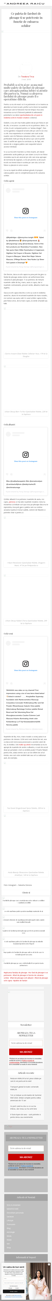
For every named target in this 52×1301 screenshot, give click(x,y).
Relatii (9, 1240)
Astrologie (11, 1232)
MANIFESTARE (12, 1209)
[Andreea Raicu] (24, 3)
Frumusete (11, 1224)
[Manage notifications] (46, 1296)
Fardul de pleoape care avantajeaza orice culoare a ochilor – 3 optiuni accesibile (24, 901)
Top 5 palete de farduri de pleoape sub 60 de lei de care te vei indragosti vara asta (23, 953)
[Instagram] (7, 1180)
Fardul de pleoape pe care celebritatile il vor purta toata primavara (24, 964)
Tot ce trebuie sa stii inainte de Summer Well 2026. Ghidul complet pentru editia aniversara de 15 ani (25, 1098)
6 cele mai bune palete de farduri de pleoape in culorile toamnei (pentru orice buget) (23, 942)
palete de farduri (20, 980)
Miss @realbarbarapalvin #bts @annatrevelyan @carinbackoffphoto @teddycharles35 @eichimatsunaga (24, 484)
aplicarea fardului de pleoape (16, 972)
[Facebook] (7, 1184)
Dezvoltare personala (15, 1213)
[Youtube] (7, 1188)
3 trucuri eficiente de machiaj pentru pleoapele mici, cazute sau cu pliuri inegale (24, 921)
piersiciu (12, 502)
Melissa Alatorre (25, 729)
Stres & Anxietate (13, 1205)
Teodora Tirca (27, 76)
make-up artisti (24, 744)
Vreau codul (13, 1291)
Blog (8, 1228)
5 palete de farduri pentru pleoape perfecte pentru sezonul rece (24, 932)
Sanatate (10, 1216)
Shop (9, 1247)
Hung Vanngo (24, 267)
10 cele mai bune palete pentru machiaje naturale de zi (23, 911)
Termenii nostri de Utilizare (17, 1296)
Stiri (8, 1244)
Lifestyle (10, 1220)
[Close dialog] (49, 1264)
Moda (9, 1236)
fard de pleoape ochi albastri (22, 978)
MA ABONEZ (26, 1051)
